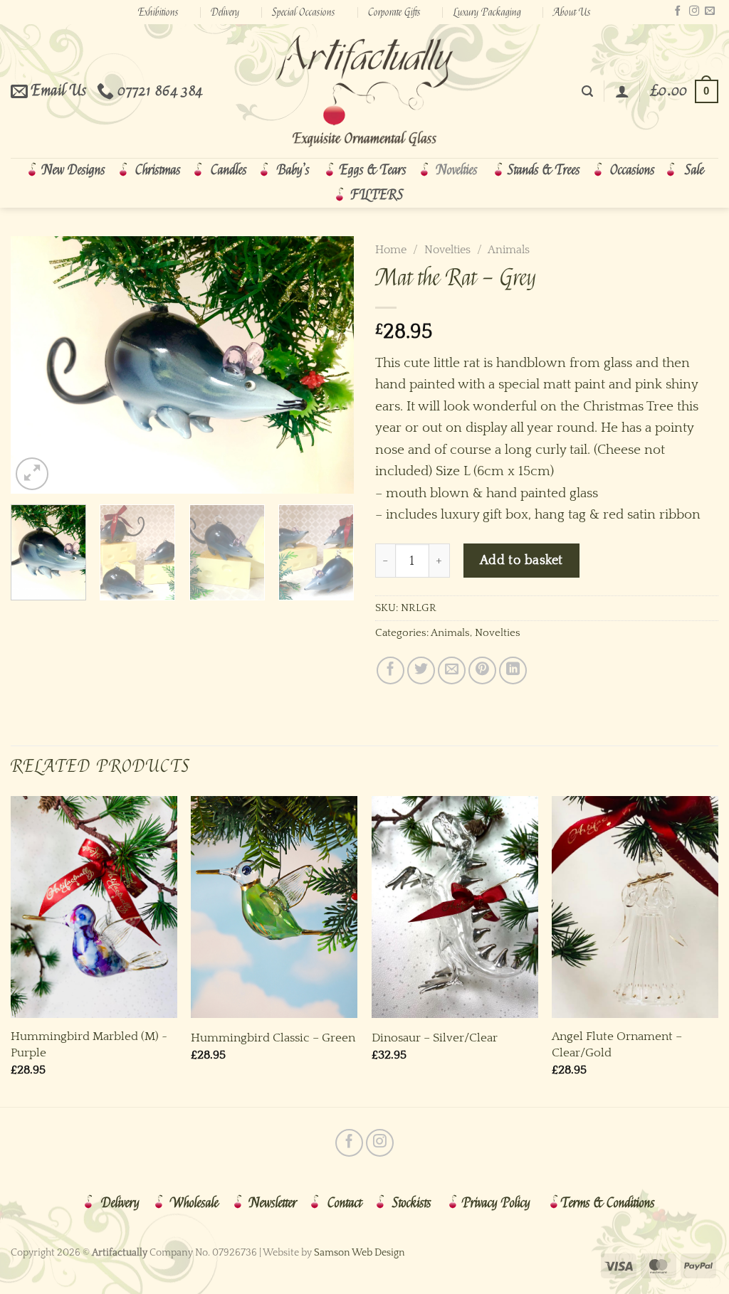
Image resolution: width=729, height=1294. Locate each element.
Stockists (411, 1202)
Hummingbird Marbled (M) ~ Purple (89, 1044)
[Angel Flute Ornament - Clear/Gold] (635, 907)
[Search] (587, 91)
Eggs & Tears (373, 170)
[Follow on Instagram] (694, 11)
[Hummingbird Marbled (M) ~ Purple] (94, 907)
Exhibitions (158, 12)
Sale (694, 170)
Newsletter (273, 1202)
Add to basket (521, 560)
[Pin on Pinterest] (482, 670)
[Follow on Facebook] (678, 11)
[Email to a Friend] (452, 670)
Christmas (158, 170)
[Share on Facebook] (390, 670)
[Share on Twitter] (421, 670)
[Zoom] (32, 473)
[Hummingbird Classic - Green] (274, 907)
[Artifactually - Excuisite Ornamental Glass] (364, 91)
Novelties (457, 170)
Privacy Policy (496, 1202)
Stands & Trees (544, 170)
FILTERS (377, 194)
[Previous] (35, 365)
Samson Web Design (359, 1252)
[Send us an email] (710, 11)
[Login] (622, 91)
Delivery (225, 12)
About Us (572, 12)
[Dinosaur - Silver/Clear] (455, 907)
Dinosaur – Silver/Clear (435, 1037)
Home (391, 249)
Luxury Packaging (487, 12)
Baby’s (293, 170)
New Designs (73, 170)
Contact (344, 1202)
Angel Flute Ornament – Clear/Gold (617, 1044)
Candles (229, 170)
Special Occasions (303, 12)
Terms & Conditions (608, 1202)
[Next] (329, 365)
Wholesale (194, 1202)
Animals (509, 249)
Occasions (632, 170)
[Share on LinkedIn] (513, 670)
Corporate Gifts (394, 12)
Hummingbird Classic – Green (273, 1037)
